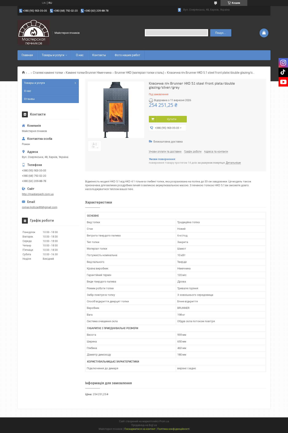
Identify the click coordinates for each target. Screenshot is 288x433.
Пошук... (220, 32)
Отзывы (29, 98)
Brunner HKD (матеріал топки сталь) (139, 72)
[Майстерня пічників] (33, 32)
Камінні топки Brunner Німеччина (89, 72)
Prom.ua (164, 421)
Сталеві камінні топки (48, 72)
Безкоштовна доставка (168, 141)
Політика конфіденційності (173, 429)
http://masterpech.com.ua (38, 194)
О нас (79, 55)
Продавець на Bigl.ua (144, 425)
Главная (27, 55)
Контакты (99, 55)
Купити (171, 119)
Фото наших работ (127, 55)
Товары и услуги (53, 55)
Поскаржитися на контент (139, 429)
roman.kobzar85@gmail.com (39, 207)
